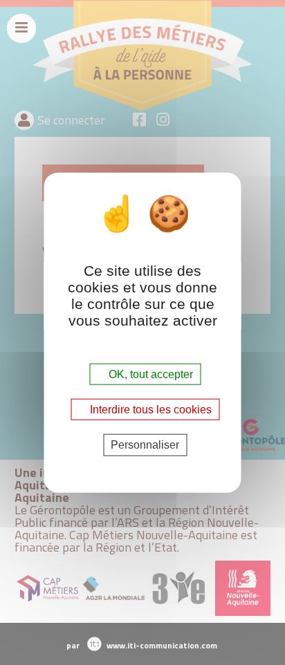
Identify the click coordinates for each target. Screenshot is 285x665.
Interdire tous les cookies (149, 409)
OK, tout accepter (149, 374)
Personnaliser (145, 445)
